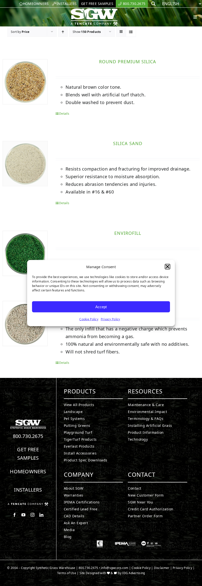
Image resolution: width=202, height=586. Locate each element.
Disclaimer (161, 568)
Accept (101, 306)
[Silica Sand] (25, 163)
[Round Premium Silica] (25, 82)
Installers (28, 489)
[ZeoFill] (25, 323)
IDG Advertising (133, 573)
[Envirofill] (25, 253)
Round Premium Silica (127, 62)
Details (64, 113)
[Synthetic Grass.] (28, 504)
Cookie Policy (88, 319)
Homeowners (28, 471)
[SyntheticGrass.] (94, 10)
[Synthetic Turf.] (28, 421)
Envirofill (127, 233)
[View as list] (131, 32)
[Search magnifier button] (153, 3)
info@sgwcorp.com (114, 568)
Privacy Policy (110, 319)
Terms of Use (66, 573)
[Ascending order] (63, 32)
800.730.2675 (28, 436)
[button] (167, 266)
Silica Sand (127, 143)
